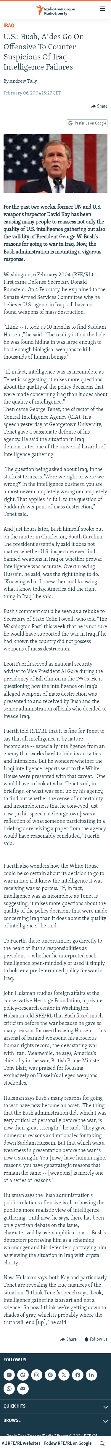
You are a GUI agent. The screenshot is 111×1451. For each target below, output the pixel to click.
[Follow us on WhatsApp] (9, 1388)
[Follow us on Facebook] (77, 1375)
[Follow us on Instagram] (36, 1375)
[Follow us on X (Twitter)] (64, 1375)
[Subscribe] (22, 1388)
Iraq (9, 26)
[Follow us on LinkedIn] (91, 1375)
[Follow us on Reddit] (22, 1375)
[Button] (99, 106)
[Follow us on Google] (50, 1375)
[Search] (102, 1443)
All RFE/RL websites (21, 1443)
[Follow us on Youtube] (9, 1375)
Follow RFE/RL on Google (68, 1443)
